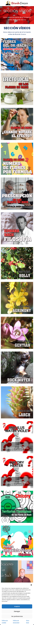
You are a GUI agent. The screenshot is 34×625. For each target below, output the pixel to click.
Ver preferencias (17, 616)
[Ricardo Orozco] (17, 3)
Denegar (17, 611)
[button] (31, 585)
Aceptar (17, 606)
